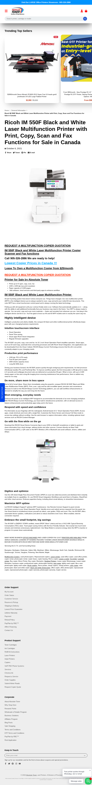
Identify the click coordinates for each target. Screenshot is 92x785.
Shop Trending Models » (46, 403)
